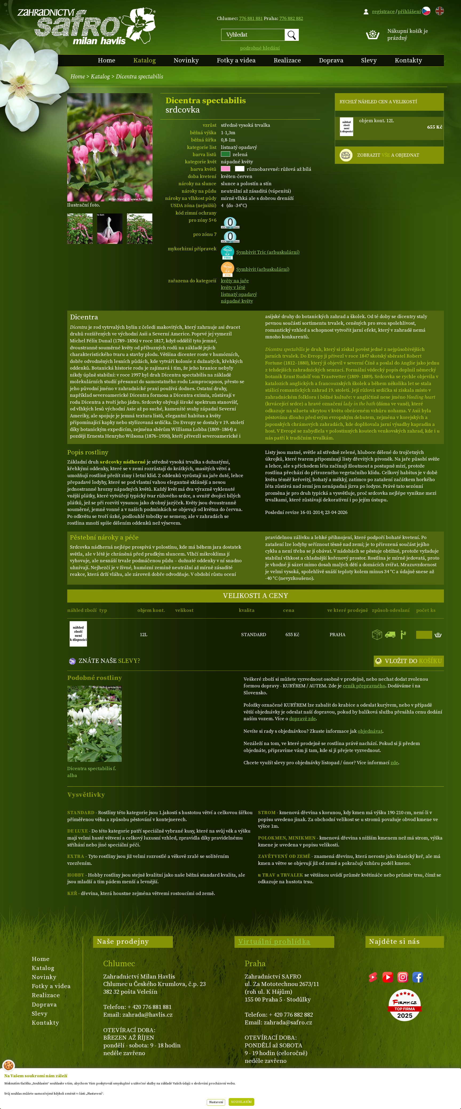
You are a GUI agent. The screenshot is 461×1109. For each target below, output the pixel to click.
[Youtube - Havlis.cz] (387, 980)
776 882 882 (291, 18)
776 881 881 (251, 18)
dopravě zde (302, 719)
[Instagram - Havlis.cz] (402, 980)
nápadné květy (237, 301)
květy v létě (233, 287)
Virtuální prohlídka (274, 941)
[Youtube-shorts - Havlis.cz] (372, 980)
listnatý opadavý (239, 294)
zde (394, 763)
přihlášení (409, 12)
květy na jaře (235, 281)
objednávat (370, 731)
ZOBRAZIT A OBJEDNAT (388, 155)
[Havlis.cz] (86, 26)
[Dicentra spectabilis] (94, 724)
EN (438, 10)
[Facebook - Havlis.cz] (417, 980)
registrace (383, 12)
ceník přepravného (364, 686)
